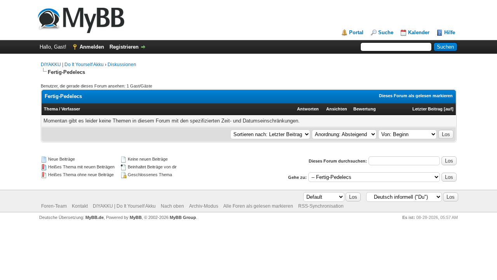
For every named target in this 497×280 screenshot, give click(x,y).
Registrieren (124, 47)
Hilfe (449, 32)
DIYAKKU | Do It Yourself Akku (72, 64)
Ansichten (336, 109)
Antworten (308, 109)
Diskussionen (122, 64)
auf (448, 109)
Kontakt (80, 206)
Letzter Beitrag (427, 109)
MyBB (136, 217)
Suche (385, 32)
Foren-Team (54, 206)
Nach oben (172, 206)
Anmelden (92, 47)
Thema (51, 109)
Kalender (418, 32)
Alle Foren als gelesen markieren (258, 206)
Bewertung (364, 109)
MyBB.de (94, 217)
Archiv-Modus (203, 206)
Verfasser (70, 109)
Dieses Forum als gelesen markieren (416, 95)
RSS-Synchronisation (321, 206)
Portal (356, 32)
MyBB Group (183, 217)
